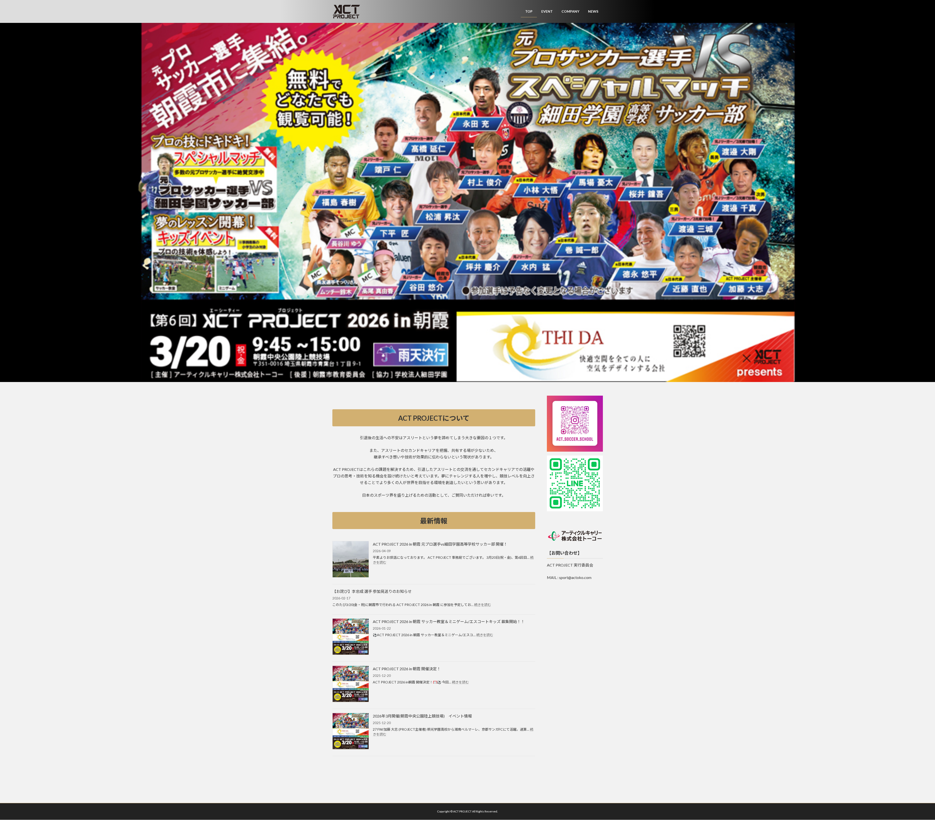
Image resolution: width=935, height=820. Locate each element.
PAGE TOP (911, 790)
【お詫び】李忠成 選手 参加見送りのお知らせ (372, 591)
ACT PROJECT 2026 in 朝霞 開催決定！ (407, 668)
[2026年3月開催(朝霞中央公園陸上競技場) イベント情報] (350, 731)
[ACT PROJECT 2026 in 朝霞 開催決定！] (350, 684)
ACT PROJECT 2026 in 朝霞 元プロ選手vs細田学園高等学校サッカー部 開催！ (440, 544)
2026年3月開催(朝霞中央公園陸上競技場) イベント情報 (422, 716)
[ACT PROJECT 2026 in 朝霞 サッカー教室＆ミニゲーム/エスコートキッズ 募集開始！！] (350, 637)
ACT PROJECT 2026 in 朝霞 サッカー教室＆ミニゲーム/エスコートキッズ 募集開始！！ (449, 621)
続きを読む (482, 605)
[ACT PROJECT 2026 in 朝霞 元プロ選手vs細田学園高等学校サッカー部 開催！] (350, 559)
